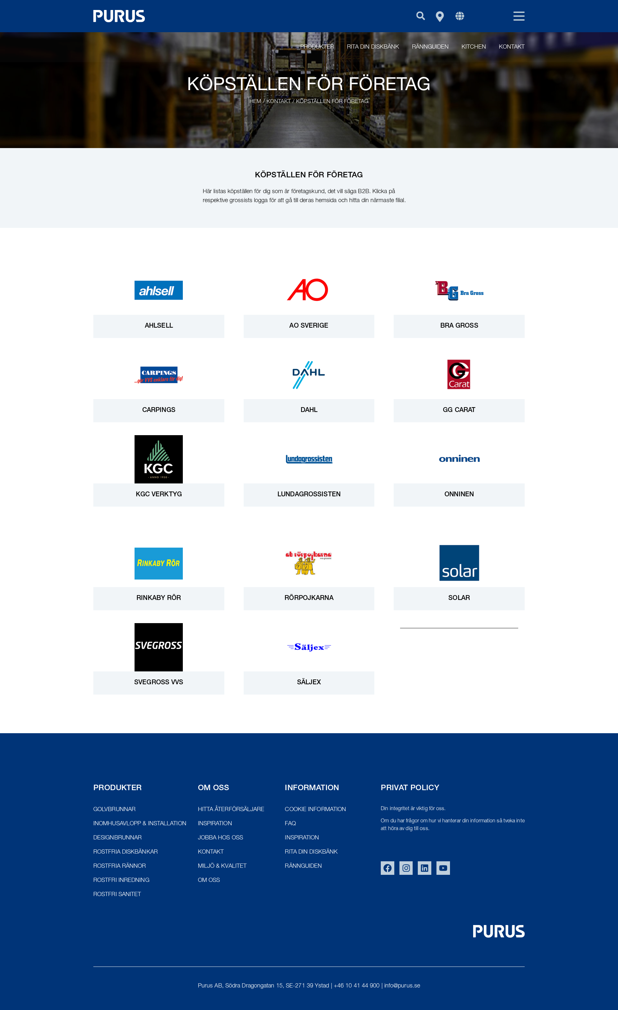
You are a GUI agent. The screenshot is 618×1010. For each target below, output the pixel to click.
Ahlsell (159, 326)
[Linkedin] (424, 868)
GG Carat (459, 410)
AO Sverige (308, 326)
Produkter (317, 47)
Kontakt (512, 47)
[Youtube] (443, 868)
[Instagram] (406, 868)
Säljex (309, 683)
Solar (459, 598)
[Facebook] (387, 868)
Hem (255, 102)
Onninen (459, 495)
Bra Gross (459, 326)
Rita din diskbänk (373, 47)
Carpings (158, 410)
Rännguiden (430, 47)
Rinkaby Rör (158, 598)
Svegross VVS (158, 683)
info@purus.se (402, 986)
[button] (420, 15)
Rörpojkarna (309, 598)
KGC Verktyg (159, 495)
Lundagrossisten (309, 495)
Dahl (309, 410)
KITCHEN (474, 47)
